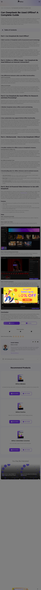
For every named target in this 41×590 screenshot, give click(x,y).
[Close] (38, 286)
